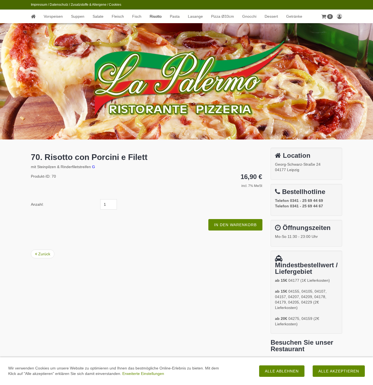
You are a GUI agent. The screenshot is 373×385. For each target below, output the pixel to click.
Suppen (77, 16)
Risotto (156, 16)
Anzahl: (37, 204)
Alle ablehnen (282, 371)
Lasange (195, 16)
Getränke (294, 16)
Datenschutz (59, 5)
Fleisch (118, 16)
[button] (327, 16)
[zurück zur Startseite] (35, 16)
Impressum (39, 5)
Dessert (271, 16)
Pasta (175, 16)
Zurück (43, 254)
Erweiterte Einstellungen (143, 373)
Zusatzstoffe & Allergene (88, 5)
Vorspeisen (53, 16)
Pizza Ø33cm (222, 16)
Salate (98, 16)
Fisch (136, 16)
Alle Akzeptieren (338, 371)
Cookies (115, 5)
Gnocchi (249, 16)
